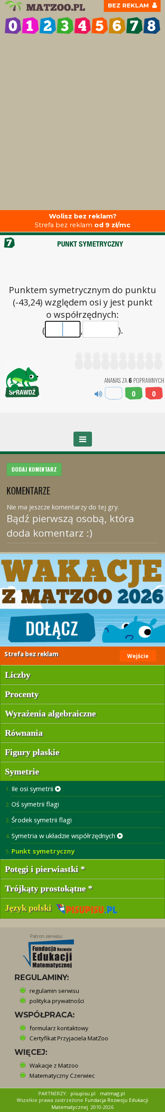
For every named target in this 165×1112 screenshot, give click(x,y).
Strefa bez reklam (82, 220)
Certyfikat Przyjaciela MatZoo (68, 1038)
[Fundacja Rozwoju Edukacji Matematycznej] (42, 948)
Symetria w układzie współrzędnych (64, 835)
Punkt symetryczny (42, 851)
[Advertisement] (82, 123)
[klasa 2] (47, 25)
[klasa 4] (82, 25)
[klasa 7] (134, 25)
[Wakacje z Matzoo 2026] (82, 600)
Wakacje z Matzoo (53, 1065)
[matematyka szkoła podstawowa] (46, 6)
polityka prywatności (56, 1001)
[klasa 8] (151, 25)
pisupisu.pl (82, 1093)
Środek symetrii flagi (41, 819)
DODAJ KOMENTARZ (34, 469)
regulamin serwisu (54, 991)
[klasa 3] (64, 25)
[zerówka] (13, 25)
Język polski (30, 907)
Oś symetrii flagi (35, 803)
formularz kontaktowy (58, 1028)
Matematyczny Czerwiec (62, 1075)
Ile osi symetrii (33, 788)
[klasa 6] (116, 25)
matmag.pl (112, 1093)
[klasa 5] (99, 25)
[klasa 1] (30, 25)
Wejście (138, 656)
